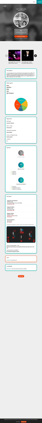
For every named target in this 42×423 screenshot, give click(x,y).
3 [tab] (21, 65)
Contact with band (21, 36)
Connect (39, 2)
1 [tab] (18, 65)
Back (5, 6)
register (18, 32)
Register (21, 276)
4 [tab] (23, 65)
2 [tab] (20, 65)
